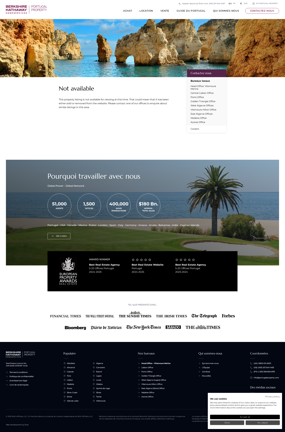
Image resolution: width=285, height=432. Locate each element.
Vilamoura (100, 401)
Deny (227, 422)
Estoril (99, 372)
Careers (195, 128)
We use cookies (218, 399)
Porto (69, 388)
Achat (127, 10)
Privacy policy (272, 396)
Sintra (69, 397)
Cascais (70, 372)
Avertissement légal (18, 380)
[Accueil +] (26, 9)
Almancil (71, 367)
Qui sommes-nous (226, 10)
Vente (164, 10)
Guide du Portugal (191, 10)
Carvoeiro (100, 367)
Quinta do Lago (103, 388)
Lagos (99, 376)
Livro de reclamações (19, 385)
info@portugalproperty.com (266, 377)
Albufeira (71, 363)
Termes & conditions (19, 372)
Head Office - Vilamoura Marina (155, 363)
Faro (69, 376)
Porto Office (197, 97)
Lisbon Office (147, 367)
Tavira (98, 397)
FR (234, 3)
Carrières (206, 372)
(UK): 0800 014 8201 (262, 363)
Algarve (99, 363)
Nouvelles (206, 376)
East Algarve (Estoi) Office (152, 388)
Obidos (99, 384)
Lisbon (70, 380)
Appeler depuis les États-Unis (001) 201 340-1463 (203, 3)
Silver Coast (72, 392)
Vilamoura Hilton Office (203, 109)
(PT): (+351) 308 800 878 (264, 372)
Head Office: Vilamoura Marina (203, 87)
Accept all (245, 417)
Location (146, 10)
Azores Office (198, 122)
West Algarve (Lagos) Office (153, 380)
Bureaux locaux (200, 80)
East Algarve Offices (202, 114)
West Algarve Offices (202, 105)
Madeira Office (199, 118)
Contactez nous (262, 10)
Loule (98, 380)
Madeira (70, 384)
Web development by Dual (17, 425)
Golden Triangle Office (203, 101)
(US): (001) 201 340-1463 (264, 367)
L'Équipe (206, 367)
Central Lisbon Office (202, 93)
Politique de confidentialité (22, 376)
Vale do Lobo (73, 401)
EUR (244, 3)
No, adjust (263, 422)
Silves (98, 392)
